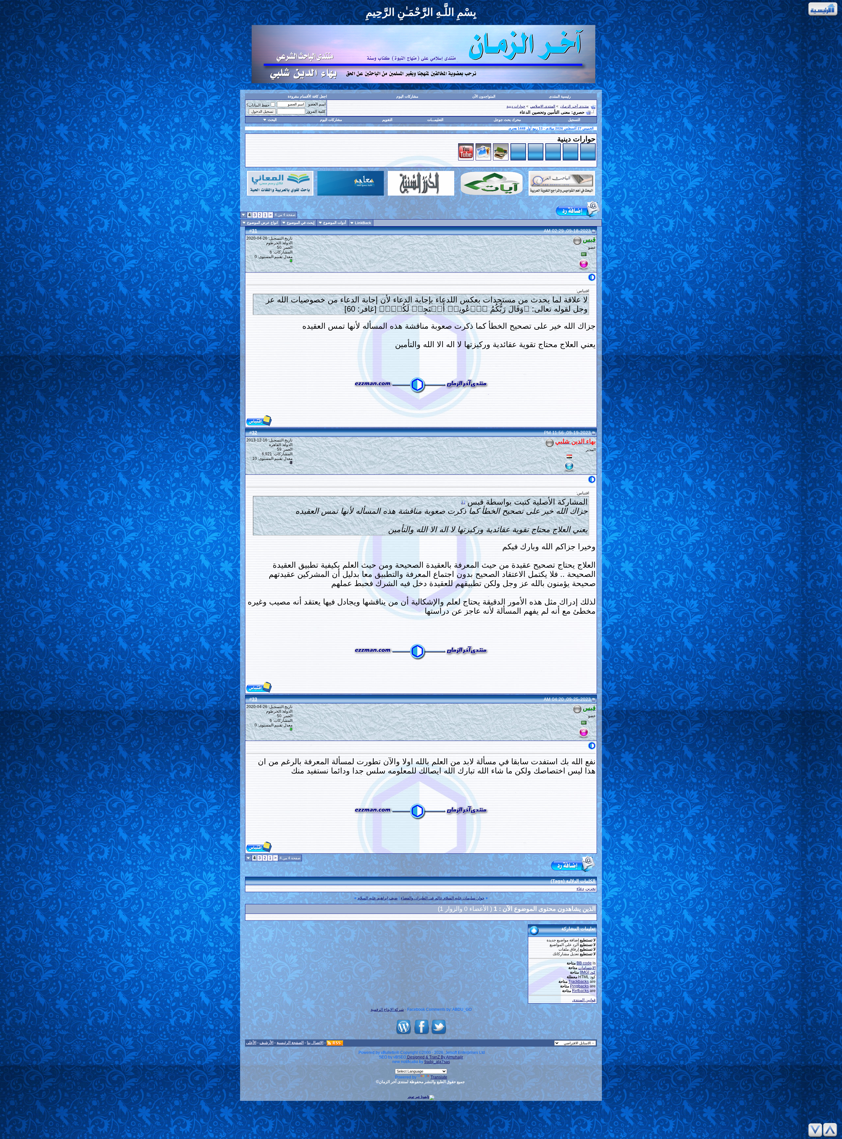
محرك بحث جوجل (507, 120)
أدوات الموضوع (334, 223)
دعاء (580, 888)
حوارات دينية (516, 106)
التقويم (387, 120)
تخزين (591, 888)
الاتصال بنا (315, 1042)
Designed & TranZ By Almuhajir (434, 1057)
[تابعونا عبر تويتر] (438, 1034)
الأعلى (251, 1042)
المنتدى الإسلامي (542, 106)
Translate (439, 1077)
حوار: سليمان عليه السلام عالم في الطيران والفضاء (442, 898)
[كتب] (500, 159)
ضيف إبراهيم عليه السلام (378, 898)
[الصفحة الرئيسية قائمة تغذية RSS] (335, 1042)
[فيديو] (466, 159)
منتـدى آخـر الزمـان (574, 106)
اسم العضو (317, 104)
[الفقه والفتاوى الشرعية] (518, 159)
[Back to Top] (831, 1130)
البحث (272, 120)
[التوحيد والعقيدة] (588, 159)
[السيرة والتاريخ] (535, 159)
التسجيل (574, 120)
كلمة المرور (316, 111)
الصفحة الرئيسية (290, 1042)
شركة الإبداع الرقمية (387, 1009)
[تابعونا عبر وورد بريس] (403, 1034)
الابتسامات (587, 967)
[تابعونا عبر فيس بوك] (421, 1034)
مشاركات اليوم (407, 96)
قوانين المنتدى (584, 1000)
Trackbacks (578, 981)
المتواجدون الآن (483, 96)
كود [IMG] (588, 972)
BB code (584, 963)
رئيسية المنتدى (560, 96)
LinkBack (363, 223)
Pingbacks (579, 986)
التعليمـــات (435, 120)
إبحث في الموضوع (300, 223)
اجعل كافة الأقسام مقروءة (307, 96)
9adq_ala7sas (437, 1061)
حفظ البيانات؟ (257, 105)
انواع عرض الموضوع (262, 223)
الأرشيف (266, 1042)
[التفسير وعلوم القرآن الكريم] (570, 159)
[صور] (483, 159)
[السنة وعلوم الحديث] (553, 159)
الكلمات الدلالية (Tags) (573, 881)
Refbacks (580, 990)
